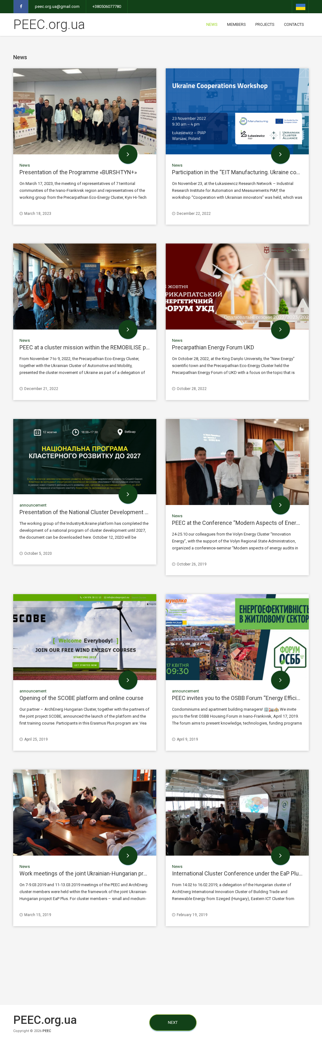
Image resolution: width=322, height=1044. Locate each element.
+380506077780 (106, 6)
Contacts (294, 24)
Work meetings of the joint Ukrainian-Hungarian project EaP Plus (99, 873)
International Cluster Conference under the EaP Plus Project (246, 873)
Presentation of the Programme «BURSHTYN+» (78, 172)
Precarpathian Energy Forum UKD (213, 347)
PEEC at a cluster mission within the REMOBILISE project (90, 347)
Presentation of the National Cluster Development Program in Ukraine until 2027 (118, 512)
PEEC (46, 1031)
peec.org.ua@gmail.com (57, 6)
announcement (33, 505)
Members (236, 24)
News (212, 24)
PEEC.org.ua (49, 24)
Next (173, 1022)
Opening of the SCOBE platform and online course (81, 698)
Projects (265, 24)
